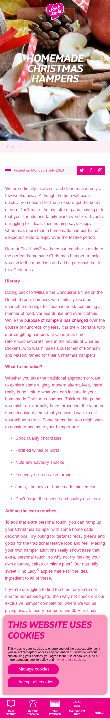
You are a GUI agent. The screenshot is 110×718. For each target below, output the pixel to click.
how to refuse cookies (70, 660)
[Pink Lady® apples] (55, 12)
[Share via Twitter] (81, 170)
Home (15, 147)
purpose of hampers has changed (56, 320)
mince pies (59, 564)
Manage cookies (34, 669)
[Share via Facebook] (91, 170)
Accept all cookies (35, 681)
